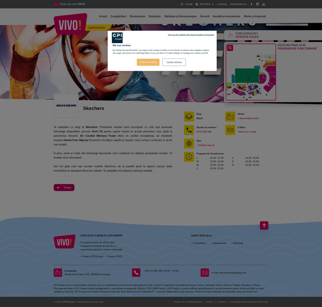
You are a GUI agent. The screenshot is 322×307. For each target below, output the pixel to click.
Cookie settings (174, 62)
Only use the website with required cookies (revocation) (191, 35)
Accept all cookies (148, 62)
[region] (162, 51)
